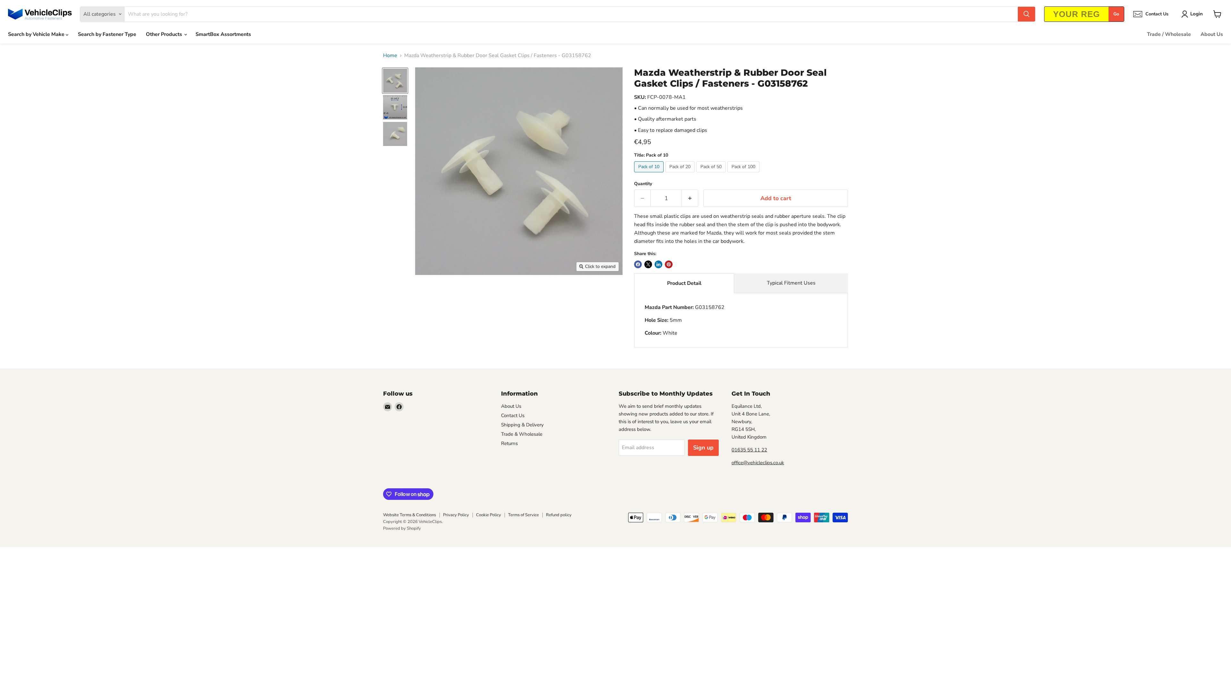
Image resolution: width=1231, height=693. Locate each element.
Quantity (643, 183)
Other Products (164, 34)
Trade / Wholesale (1169, 34)
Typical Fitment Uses (791, 283)
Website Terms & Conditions (409, 515)
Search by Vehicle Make (37, 34)
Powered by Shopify (402, 528)
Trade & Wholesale (521, 434)
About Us (1212, 34)
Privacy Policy (456, 515)
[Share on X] (648, 264)
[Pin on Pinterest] (669, 264)
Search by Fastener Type (107, 34)
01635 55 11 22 (749, 450)
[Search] (1026, 14)
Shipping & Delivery (522, 425)
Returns (509, 443)
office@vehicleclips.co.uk (758, 462)
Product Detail (684, 283)
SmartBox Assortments (223, 34)
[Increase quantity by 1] (690, 198)
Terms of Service (523, 515)
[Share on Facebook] (638, 264)
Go (1116, 14)
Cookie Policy (488, 515)
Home (390, 55)
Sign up (703, 447)
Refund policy (559, 515)
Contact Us (512, 415)
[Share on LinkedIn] (658, 264)
